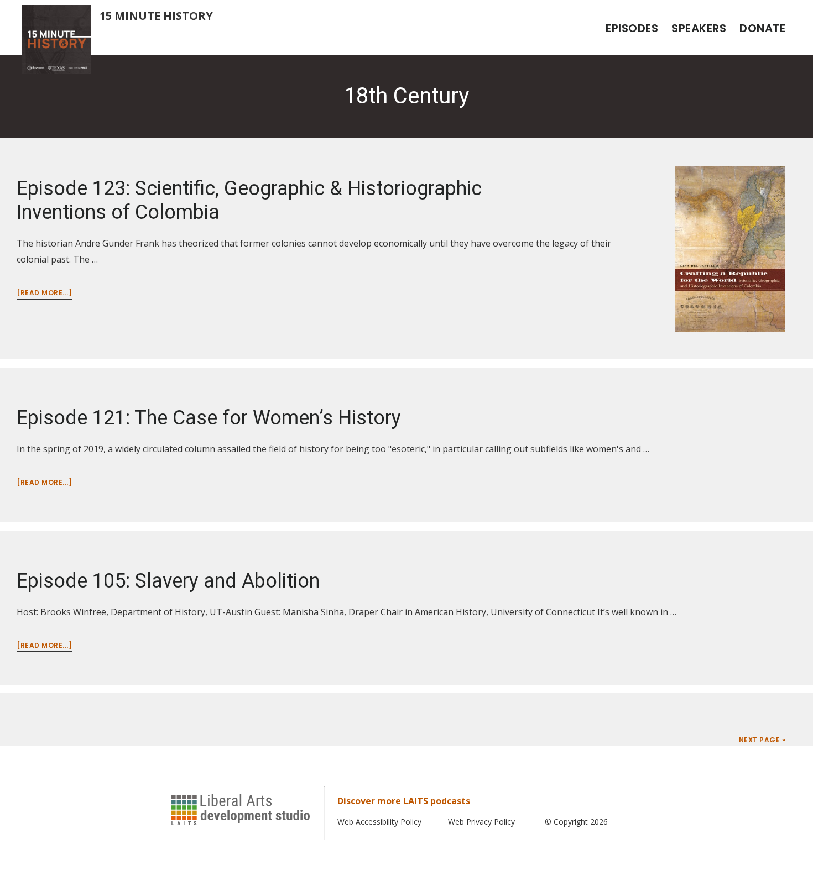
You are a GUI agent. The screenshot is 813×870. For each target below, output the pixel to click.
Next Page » (762, 740)
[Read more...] (44, 293)
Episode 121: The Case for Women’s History (209, 417)
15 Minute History (156, 15)
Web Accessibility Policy (379, 821)
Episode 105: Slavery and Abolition (168, 581)
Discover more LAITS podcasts (403, 801)
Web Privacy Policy (481, 821)
